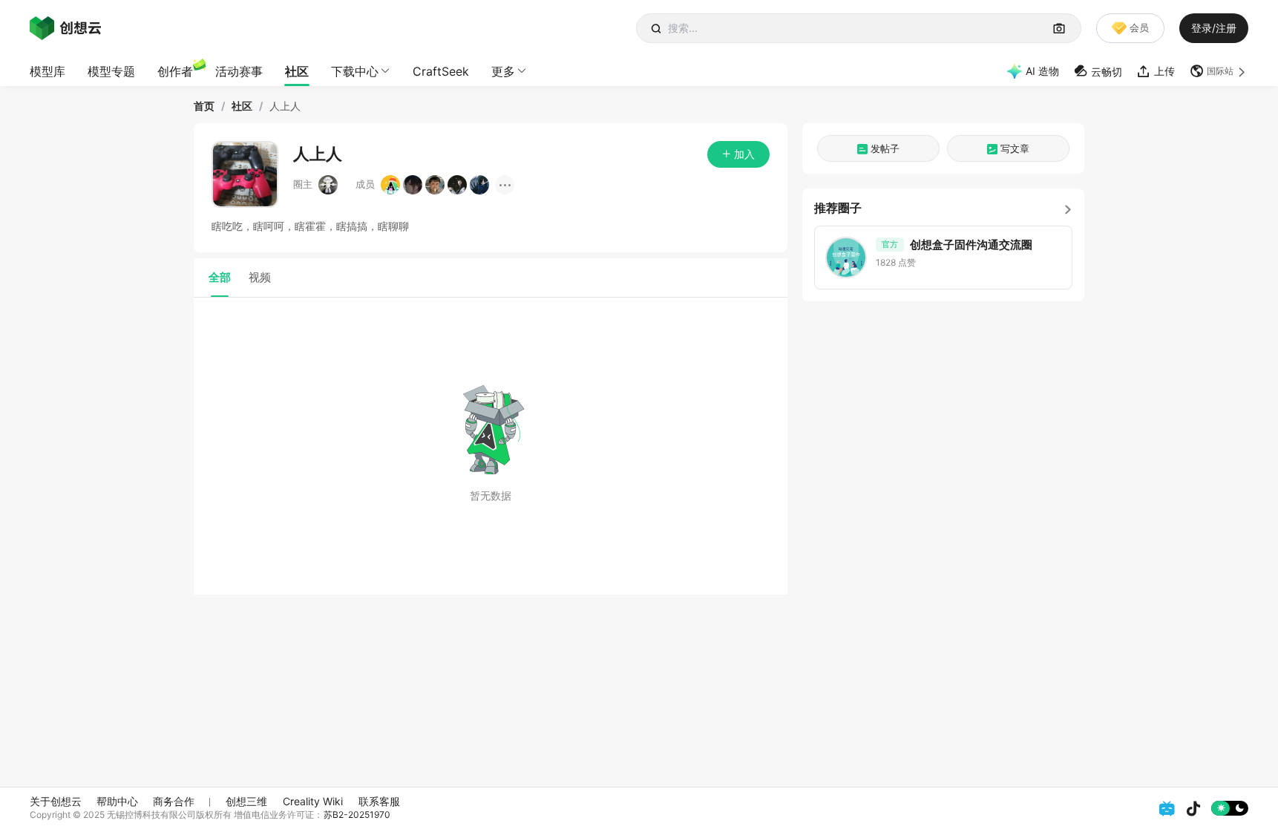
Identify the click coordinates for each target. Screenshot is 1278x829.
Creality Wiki (313, 801)
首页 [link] (204, 106)
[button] (1219, 71)
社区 (297, 71)
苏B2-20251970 (357, 814)
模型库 (47, 71)
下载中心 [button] (355, 71)
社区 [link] (242, 106)
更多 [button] (503, 71)
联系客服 (379, 801)
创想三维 (246, 801)
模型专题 (111, 71)
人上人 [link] (285, 106)
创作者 (175, 71)
